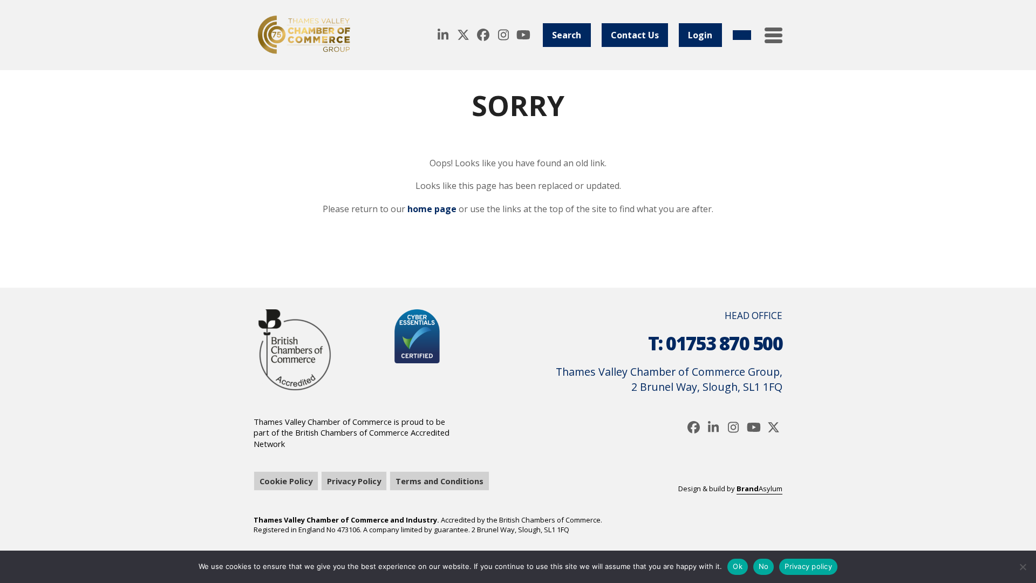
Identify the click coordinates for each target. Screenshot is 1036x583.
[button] (773, 35)
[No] (1022, 566)
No (764, 566)
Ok (737, 566)
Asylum (759, 488)
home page (431, 209)
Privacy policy (808, 566)
